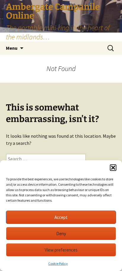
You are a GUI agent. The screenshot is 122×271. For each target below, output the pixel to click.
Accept (61, 217)
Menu (11, 48)
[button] (113, 168)
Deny (61, 233)
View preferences (61, 250)
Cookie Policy (58, 263)
